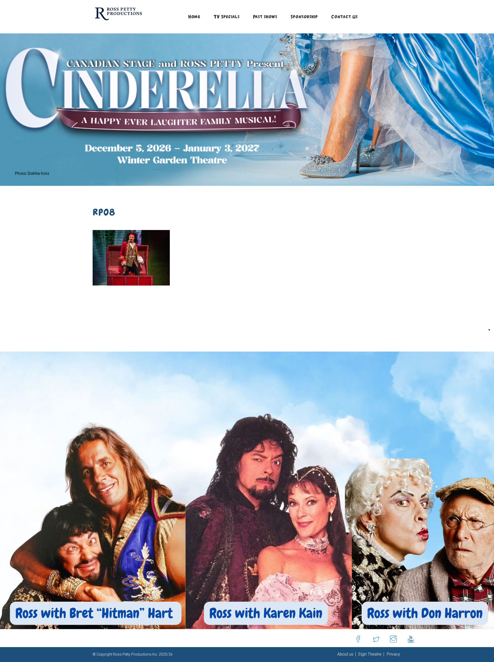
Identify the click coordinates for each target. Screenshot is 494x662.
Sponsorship (304, 16)
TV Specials (227, 16)
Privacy (393, 654)
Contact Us (344, 16)
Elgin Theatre (369, 654)
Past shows (265, 16)
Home (194, 16)
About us (345, 654)
